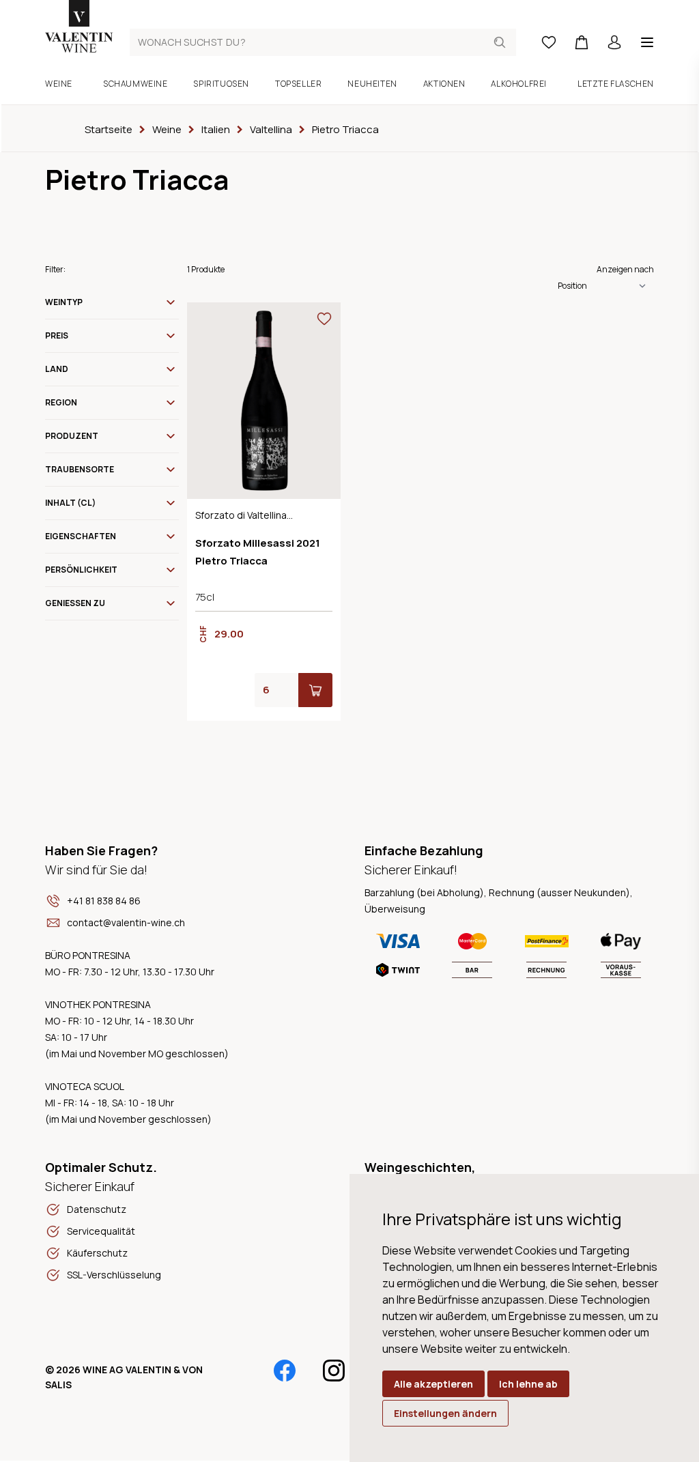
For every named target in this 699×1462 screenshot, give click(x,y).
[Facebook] (284, 1370)
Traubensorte (79, 469)
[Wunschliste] (548, 42)
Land (56, 369)
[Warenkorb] (581, 42)
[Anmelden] (614, 42)
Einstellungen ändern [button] (445, 1413)
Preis (56, 335)
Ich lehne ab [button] (528, 1383)
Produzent (71, 436)
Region (61, 402)
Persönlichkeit (81, 569)
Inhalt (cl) (70, 502)
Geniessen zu (75, 603)
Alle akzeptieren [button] (433, 1383)
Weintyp (64, 302)
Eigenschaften (80, 536)
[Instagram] (333, 1370)
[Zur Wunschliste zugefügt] (324, 319)
